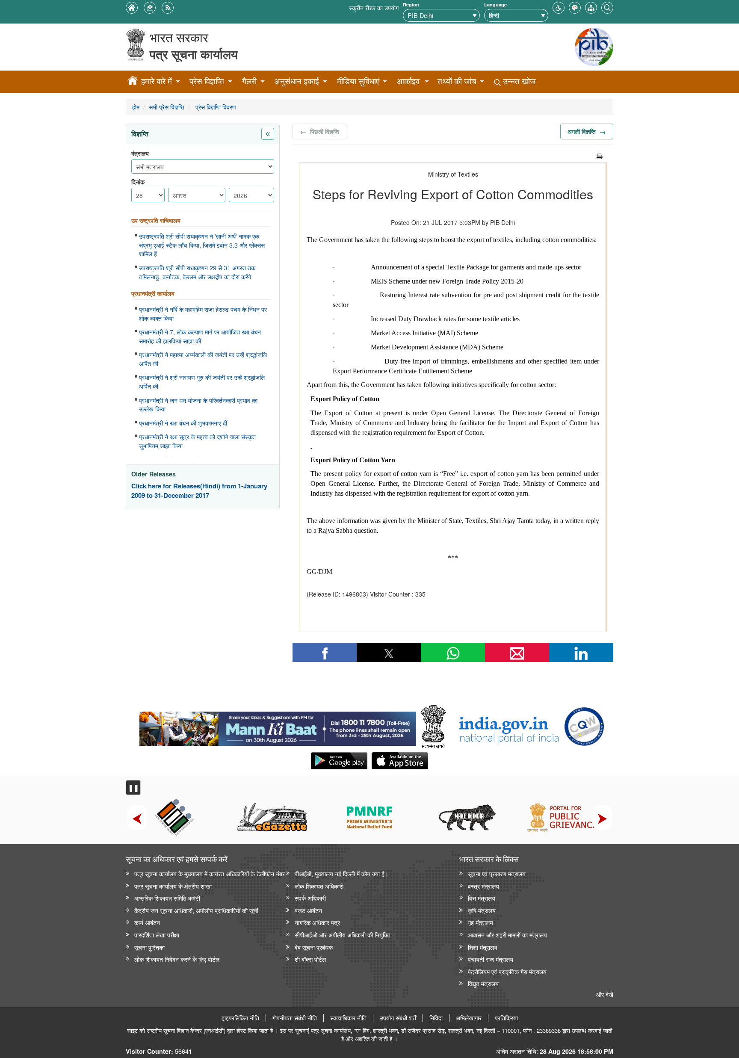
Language (495, 4)
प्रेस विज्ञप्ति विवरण (215, 106)
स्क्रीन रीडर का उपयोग (374, 7)
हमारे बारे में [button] (156, 81)
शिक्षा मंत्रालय (482, 947)
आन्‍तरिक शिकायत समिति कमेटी (167, 897)
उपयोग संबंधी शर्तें (398, 1018)
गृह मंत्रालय (480, 922)
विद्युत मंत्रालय (483, 983)
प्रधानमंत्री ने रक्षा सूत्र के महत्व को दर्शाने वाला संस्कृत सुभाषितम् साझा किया (197, 441)
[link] (277, 726)
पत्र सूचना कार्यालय (194, 54)
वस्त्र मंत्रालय (483, 885)
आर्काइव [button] (408, 81)
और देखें (604, 994)
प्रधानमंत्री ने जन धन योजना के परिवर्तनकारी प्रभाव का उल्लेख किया (198, 405)
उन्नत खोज (518, 81)
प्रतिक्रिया (506, 1018)
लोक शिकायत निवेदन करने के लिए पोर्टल (176, 959)
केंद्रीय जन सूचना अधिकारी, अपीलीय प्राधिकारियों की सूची (196, 910)
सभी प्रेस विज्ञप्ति (166, 106)
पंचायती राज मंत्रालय (490, 959)
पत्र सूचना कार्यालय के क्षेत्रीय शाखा (173, 885)
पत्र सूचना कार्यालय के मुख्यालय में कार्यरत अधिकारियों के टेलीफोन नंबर (209, 873)
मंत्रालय (140, 153)
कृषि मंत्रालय (482, 910)
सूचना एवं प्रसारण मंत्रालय (497, 873)
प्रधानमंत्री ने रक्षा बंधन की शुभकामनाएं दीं (183, 423)
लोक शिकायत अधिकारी (319, 885)
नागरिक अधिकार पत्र (317, 922)
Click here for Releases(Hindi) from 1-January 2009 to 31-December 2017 (199, 491)
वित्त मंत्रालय (481, 897)
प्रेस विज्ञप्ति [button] (206, 81)
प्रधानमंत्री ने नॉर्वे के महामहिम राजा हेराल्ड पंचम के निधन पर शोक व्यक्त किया (203, 313)
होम (135, 106)
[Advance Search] (607, 6)
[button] (558, 6)
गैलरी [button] (249, 81)
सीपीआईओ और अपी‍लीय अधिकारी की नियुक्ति (342, 934)
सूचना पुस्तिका (149, 947)
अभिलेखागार (469, 1018)
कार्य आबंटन (147, 922)
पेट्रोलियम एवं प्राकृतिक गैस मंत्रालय (507, 971)
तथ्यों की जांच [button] (456, 81)
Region (411, 4)
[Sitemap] (591, 6)
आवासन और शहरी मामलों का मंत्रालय (507, 934)
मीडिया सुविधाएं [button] (358, 81)
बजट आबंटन (308, 910)
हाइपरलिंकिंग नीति (240, 1018)
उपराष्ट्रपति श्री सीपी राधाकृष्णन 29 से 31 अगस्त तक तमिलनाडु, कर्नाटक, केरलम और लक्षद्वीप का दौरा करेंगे (197, 272)
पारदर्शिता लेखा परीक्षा (156, 934)
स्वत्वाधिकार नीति (348, 1018)
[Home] (132, 82)
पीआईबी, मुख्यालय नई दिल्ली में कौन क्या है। (341, 873)
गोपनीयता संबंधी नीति (294, 1018)
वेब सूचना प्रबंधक (314, 947)
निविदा (436, 1018)
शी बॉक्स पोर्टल (310, 959)
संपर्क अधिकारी (310, 897)
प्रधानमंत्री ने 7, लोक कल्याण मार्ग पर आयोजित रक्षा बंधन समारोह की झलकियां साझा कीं (200, 336)
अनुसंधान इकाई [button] (296, 81)
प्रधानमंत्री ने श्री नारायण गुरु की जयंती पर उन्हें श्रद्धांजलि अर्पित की (202, 381)
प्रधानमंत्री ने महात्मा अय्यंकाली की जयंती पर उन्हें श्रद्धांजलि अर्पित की (203, 359)
